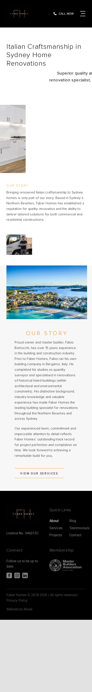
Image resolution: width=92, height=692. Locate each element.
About (54, 521)
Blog (72, 521)
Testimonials (79, 528)
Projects (55, 535)
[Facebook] (9, 575)
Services (56, 528)
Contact (75, 535)
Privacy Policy (17, 600)
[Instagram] (17, 575)
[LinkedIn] (25, 575)
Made (28, 609)
